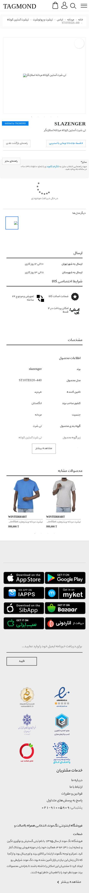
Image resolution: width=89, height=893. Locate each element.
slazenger (70, 123)
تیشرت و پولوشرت (43, 20)
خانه (80, 20)
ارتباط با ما (76, 787)
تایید (22, 661)
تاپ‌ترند (38, 392)
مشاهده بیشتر (44, 448)
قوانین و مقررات (72, 794)
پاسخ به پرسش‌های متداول (65, 800)
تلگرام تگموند (52, 166)
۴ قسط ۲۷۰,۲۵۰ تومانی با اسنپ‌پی (66, 143)
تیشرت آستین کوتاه (18, 20)
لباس (60, 20)
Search (72, 2)
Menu (82, 2)
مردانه (70, 20)
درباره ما (77, 780)
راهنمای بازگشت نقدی (17, 143)
